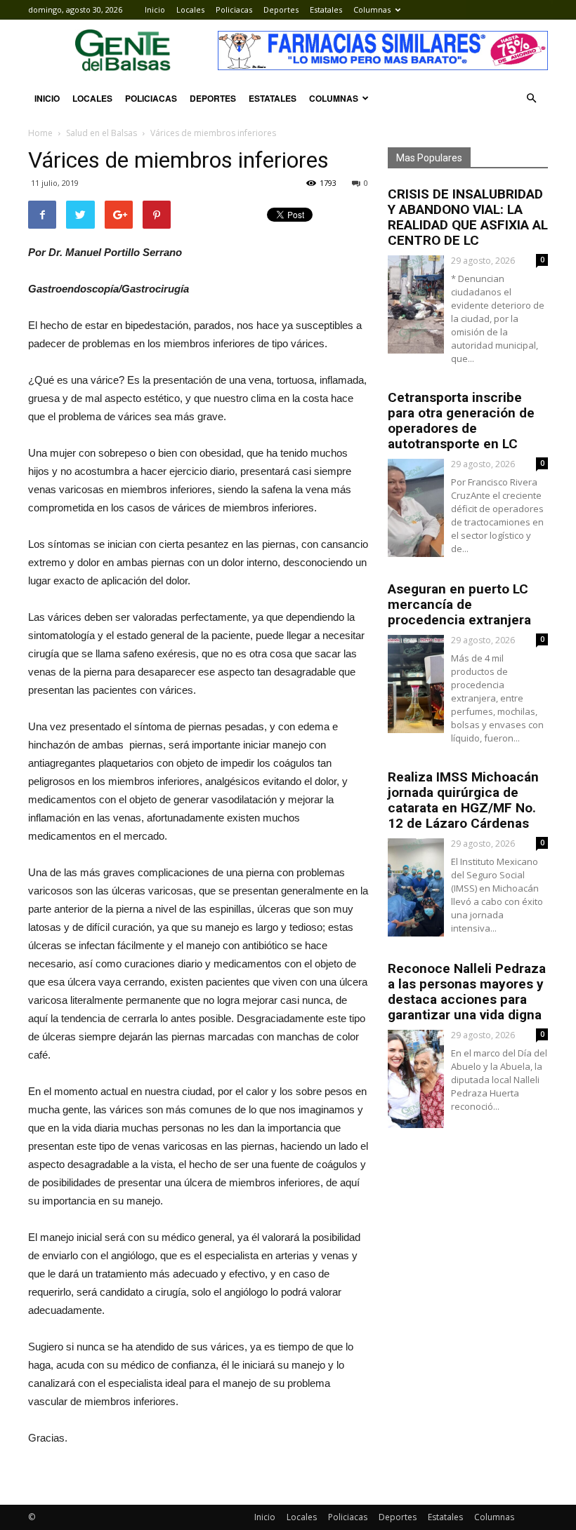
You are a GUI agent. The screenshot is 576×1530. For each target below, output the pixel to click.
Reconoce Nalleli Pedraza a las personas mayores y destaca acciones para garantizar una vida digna (467, 991)
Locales (190, 9)
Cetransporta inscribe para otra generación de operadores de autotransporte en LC (461, 420)
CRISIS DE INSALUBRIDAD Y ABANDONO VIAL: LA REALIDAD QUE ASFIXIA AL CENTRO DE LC (468, 217)
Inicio (155, 9)
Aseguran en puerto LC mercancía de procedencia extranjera (459, 604)
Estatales (326, 9)
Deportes (281, 9)
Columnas (372, 9)
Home (40, 133)
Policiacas (234, 9)
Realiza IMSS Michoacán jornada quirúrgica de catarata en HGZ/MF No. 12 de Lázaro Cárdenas (463, 800)
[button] (531, 98)
